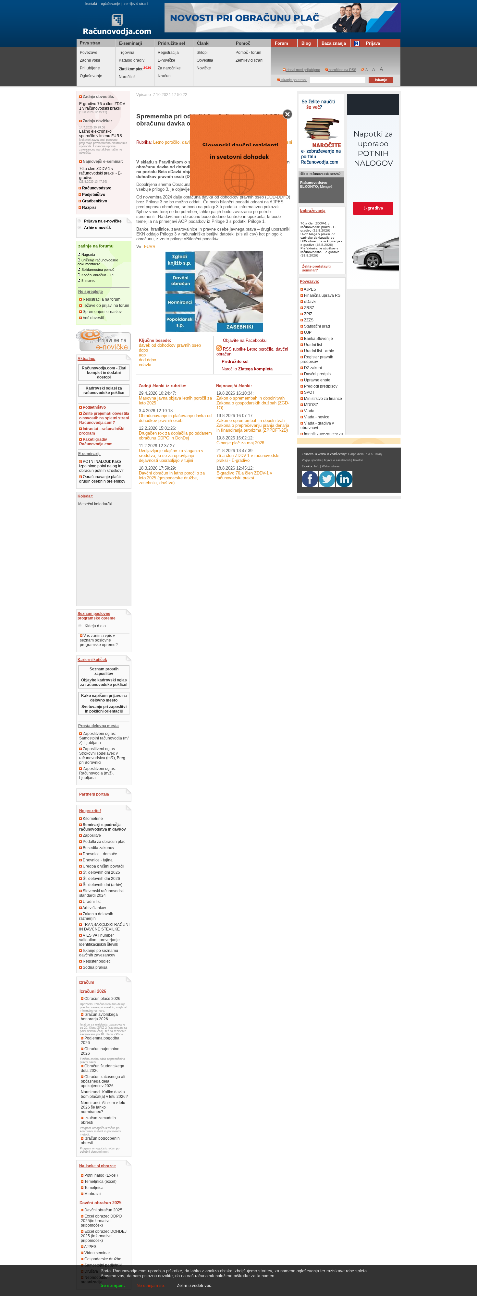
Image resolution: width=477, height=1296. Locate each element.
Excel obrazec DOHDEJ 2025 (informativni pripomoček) (104, 1236)
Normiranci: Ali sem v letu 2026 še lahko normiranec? (103, 1107)
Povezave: (309, 281)
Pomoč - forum (248, 52)
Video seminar (96, 1253)
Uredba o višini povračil (103, 866)
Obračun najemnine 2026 (100, 1051)
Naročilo (247, 368)
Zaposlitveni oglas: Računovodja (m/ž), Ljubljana (97, 773)
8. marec (88, 280)
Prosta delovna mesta (98, 726)
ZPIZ (307, 314)
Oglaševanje (91, 76)
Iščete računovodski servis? (320, 173)
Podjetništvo (93, 194)
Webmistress (331, 466)
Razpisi (88, 207)
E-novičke (166, 60)
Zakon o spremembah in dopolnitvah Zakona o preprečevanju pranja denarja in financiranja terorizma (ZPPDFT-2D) (252, 425)
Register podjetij (97, 961)
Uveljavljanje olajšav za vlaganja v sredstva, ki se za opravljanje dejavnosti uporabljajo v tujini (171, 455)
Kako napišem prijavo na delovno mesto (104, 697)
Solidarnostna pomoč (98, 269)
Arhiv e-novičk (97, 227)
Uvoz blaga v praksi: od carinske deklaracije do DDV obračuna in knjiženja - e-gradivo (321, 239)
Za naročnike (169, 68)
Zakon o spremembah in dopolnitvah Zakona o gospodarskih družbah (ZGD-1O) (252, 403)
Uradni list (91, 901)
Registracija (168, 52)
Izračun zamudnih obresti (98, 1120)
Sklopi (202, 52)
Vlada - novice (316, 417)
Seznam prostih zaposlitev (104, 671)
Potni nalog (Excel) (100, 1175)
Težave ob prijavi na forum (105, 305)
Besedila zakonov (98, 848)
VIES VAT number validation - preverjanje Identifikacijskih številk (99, 940)
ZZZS (308, 320)
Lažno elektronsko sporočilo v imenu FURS (100, 133)
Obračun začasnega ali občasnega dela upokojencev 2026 (103, 1081)
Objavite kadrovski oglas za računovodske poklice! (104, 682)
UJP (307, 332)
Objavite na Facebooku (244, 340)
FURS (149, 246)
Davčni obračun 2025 (102, 1210)
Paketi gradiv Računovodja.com (96, 441)
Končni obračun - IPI (97, 275)
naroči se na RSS (342, 70)
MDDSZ (310, 404)
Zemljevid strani (249, 60)
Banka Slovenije (318, 338)
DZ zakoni (312, 368)
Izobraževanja (312, 211)
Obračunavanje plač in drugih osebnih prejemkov (102, 479)
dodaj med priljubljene (303, 70)
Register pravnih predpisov (316, 359)
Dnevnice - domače (99, 854)
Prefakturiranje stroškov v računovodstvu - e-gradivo (319, 250)
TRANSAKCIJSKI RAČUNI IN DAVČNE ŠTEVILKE (104, 926)
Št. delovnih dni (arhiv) (102, 884)
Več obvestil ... (95, 318)
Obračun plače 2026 (101, 998)
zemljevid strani (136, 4)
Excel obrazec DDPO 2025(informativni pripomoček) (101, 1221)
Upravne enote (316, 380)
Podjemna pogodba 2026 (100, 1040)
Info (316, 466)
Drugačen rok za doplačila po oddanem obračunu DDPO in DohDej (175, 435)
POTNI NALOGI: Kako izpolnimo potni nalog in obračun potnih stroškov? (101, 466)
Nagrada (88, 255)
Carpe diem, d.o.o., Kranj (365, 454)
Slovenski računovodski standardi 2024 (102, 893)
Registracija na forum (101, 299)
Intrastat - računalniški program (101, 431)
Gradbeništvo (94, 201)
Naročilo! (127, 77)
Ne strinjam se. (151, 1285)
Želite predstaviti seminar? (316, 268)
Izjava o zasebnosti (337, 460)
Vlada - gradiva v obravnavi (317, 425)
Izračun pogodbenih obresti (100, 1140)
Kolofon (358, 460)
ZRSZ (308, 308)
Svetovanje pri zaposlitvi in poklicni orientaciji (104, 709)
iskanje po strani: (293, 80)
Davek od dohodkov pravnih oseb (170, 345)
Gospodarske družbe (102, 1259)
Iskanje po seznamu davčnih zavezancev (98, 952)
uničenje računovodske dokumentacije (98, 262)
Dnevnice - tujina (97, 860)
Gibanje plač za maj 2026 (240, 442)
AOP (142, 355)
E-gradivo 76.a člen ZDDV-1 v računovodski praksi (102, 106)
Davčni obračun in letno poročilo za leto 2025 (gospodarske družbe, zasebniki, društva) (172, 478)
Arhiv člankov (94, 908)
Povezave (88, 52)
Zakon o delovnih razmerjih (96, 916)
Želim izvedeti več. (195, 1285)
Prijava (373, 43)
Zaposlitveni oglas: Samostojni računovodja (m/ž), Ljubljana (103, 738)
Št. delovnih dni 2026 (101, 878)
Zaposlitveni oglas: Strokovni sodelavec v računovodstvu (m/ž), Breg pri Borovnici (102, 756)
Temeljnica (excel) (99, 1181)
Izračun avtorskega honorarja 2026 (99, 1016)
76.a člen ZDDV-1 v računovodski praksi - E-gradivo (100, 173)
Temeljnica (93, 1187)
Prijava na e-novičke (103, 221)
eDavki (145, 364)
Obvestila (205, 60)
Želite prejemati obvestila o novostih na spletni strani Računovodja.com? (104, 418)
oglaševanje (110, 4)
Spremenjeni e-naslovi (102, 311)
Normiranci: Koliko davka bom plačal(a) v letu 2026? (104, 1094)
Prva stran (90, 43)
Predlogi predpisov (320, 386)
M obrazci (92, 1194)
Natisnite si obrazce (97, 1166)
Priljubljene (90, 68)
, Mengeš (316, 184)
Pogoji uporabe (312, 460)
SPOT (308, 392)
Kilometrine (92, 818)
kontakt (91, 4)
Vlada (308, 411)
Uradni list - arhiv (318, 351)
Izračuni (165, 76)
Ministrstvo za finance (322, 398)
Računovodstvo (96, 188)
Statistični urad (316, 326)
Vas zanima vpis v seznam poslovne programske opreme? (99, 640)
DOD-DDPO (147, 359)
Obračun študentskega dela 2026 (102, 1068)
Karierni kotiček (92, 659)
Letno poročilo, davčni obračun (182, 142)
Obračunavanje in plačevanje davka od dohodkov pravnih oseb (175, 418)
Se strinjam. (113, 1285)
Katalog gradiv (131, 60)
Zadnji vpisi (90, 60)
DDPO (143, 350)
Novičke (204, 68)
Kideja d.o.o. (95, 626)
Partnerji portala (94, 794)
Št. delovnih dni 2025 (101, 872)
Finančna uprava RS (321, 295)
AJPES (89, 1246)
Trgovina (126, 52)
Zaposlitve (91, 835)
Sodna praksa (94, 967)
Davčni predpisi (317, 374)
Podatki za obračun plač (103, 841)
